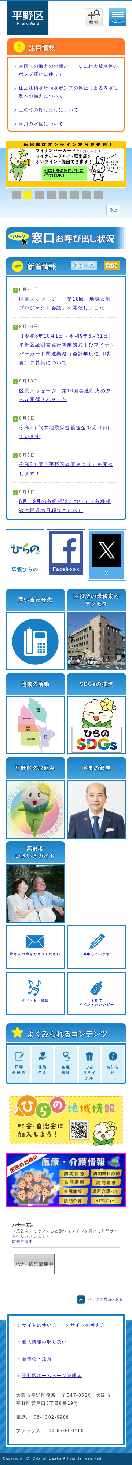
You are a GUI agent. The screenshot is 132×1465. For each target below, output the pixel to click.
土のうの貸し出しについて (48, 110)
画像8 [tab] (98, 195)
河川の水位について (41, 124)
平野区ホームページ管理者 (52, 1375)
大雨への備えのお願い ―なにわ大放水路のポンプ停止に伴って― (68, 70)
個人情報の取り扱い (44, 1342)
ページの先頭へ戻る (105, 1299)
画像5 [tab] (63, 195)
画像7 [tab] (86, 195)
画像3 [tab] (39, 195)
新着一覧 (84, 265)
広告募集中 (22, 1241)
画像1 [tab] (16, 195)
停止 (113, 210)
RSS (112, 265)
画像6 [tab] (74, 195)
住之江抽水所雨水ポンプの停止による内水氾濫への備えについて (68, 92)
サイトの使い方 (39, 1325)
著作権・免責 (37, 1359)
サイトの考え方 (87, 1325)
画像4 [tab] (51, 195)
